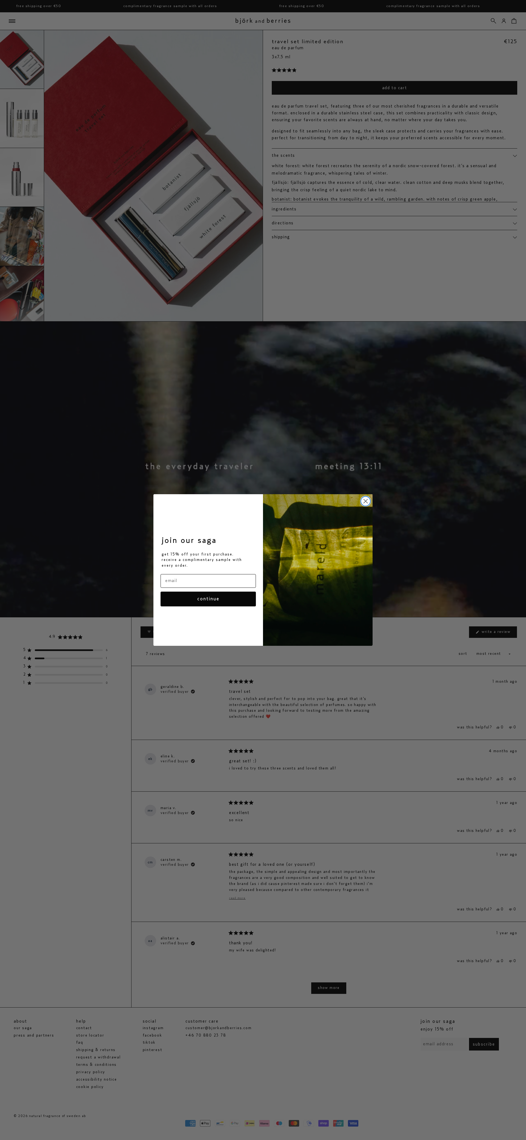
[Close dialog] (365, 501)
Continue (208, 599)
